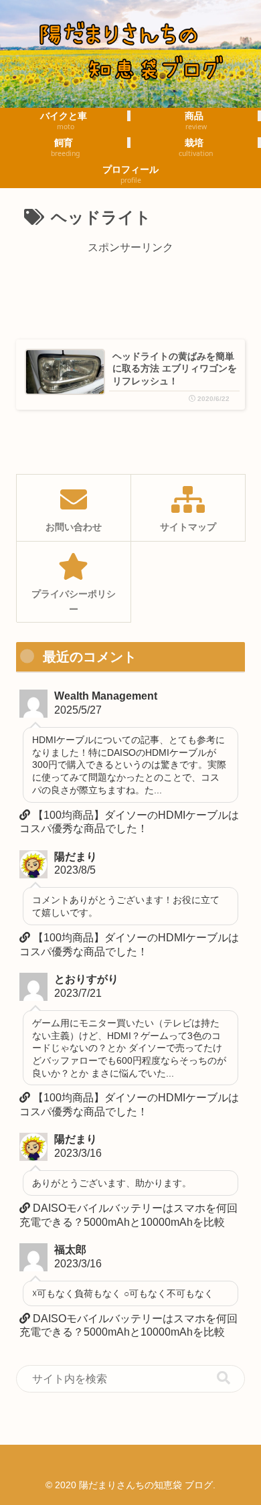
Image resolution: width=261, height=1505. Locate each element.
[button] (223, 1378)
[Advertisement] (130, 291)
